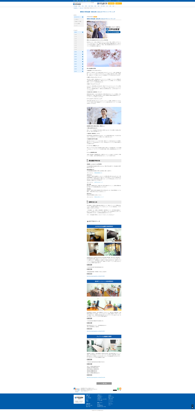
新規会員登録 (112, 3)
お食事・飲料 (110, 398)
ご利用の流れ (99, 397)
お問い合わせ (110, 403)
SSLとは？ (77, 391)
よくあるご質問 (99, 400)
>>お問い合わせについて (98, 182)
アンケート (110, 402)
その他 (87, 401)
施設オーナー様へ (111, 397)
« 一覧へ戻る (104, 383)
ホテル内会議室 (88, 397)
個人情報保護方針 (100, 405)
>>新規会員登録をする (98, 172)
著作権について (110, 396)
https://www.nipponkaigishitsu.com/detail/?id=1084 (96, 377)
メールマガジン (110, 401)
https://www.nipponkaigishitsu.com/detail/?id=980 (96, 276)
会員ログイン (119, 3)
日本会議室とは (99, 396)
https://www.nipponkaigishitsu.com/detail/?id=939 (96, 331)
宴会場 (87, 400)
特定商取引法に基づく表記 (101, 406)
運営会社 (98, 404)
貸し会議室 (88, 396)
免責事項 (109, 395)
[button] (77, 389)
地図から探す (88, 406)
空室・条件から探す (89, 405)
